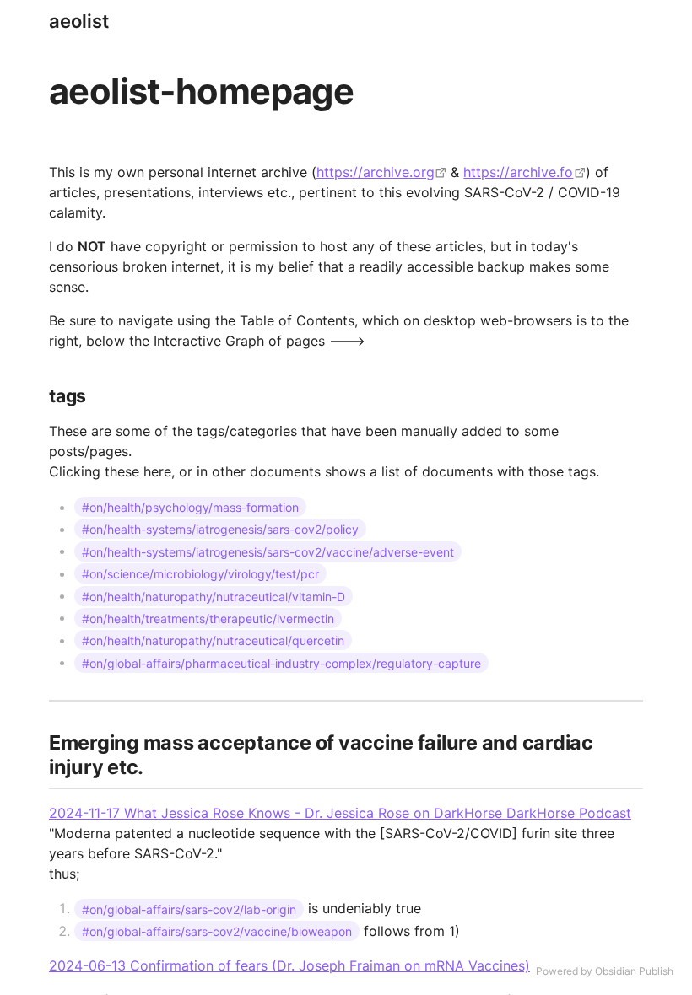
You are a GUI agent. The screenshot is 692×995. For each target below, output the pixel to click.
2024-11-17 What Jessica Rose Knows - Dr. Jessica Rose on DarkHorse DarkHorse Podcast (340, 812)
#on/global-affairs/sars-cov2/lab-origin (189, 908)
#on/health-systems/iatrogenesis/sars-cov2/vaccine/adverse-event (268, 551)
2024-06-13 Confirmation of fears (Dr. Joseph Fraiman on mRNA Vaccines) (289, 965)
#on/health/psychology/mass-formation (190, 507)
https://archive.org (375, 172)
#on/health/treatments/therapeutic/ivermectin (208, 617)
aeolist (79, 21)
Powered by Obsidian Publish (604, 971)
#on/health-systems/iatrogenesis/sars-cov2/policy (220, 529)
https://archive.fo (518, 172)
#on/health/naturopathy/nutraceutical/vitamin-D (213, 596)
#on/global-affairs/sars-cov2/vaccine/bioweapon (217, 931)
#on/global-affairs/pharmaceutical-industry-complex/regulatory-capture (281, 662)
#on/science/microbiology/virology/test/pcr (200, 574)
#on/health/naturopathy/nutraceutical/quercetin (213, 640)
